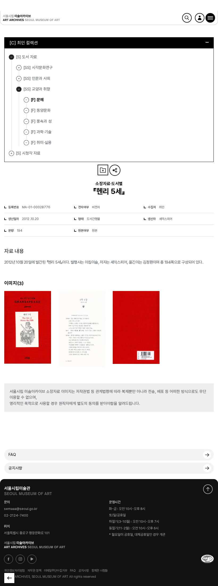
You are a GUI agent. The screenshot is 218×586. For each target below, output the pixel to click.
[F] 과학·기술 (41, 132)
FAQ (12, 454)
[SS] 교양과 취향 (19, 89)
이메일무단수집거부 (55, 570)
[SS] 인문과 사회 (19, 78)
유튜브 (32, 559)
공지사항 (15, 468)
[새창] (207, 559)
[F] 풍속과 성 (41, 121)
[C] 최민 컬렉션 (24, 42)
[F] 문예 (37, 99)
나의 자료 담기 (103, 170)
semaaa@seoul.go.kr (20, 509)
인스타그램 (20, 559)
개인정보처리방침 (14, 570)
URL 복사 (114, 170)
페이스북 (8, 559)
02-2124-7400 (16, 515)
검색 (187, 18)
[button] (210, 18)
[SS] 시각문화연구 (19, 67)
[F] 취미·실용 (41, 142)
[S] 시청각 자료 (11, 153)
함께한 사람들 (99, 570)
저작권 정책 (34, 570)
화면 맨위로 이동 (208, 489)
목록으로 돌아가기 (9, 578)
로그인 (199, 18)
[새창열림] (28, 489)
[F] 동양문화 (41, 110)
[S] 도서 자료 (11, 57)
